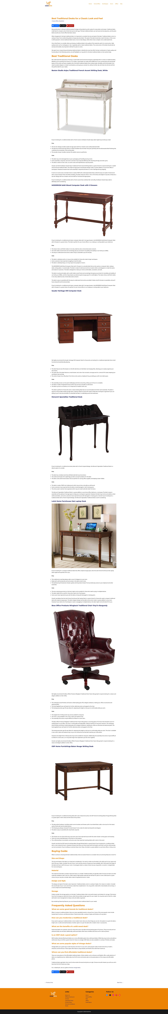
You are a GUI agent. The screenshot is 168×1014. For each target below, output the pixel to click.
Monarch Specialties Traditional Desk (67, 397)
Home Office (55, 21)
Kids (87, 998)
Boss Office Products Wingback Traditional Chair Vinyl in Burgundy (79, 605)
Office (87, 1000)
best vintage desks (75, 967)
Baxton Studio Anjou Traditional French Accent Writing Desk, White (80, 70)
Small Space (89, 1002)
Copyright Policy (69, 1000)
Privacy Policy (68, 1002)
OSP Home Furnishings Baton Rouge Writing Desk (72, 746)
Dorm (87, 995)
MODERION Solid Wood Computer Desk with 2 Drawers (74, 185)
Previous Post (49, 982)
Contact (67, 998)
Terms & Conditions (70, 1004)
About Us (67, 995)
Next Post (120, 982)
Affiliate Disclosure (69, 997)
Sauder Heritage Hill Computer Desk (66, 291)
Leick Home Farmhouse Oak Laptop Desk (69, 501)
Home (66, 1006)
